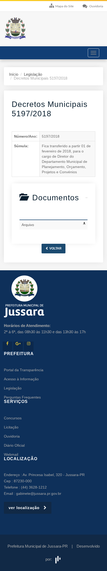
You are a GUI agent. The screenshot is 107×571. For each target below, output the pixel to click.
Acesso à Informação (21, 379)
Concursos (13, 418)
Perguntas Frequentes (22, 397)
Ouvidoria (12, 436)
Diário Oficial (14, 445)
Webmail (11, 454)
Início (13, 74)
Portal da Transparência (23, 370)
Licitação (11, 427)
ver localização (26, 507)
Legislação (33, 74)
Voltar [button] (55, 248)
